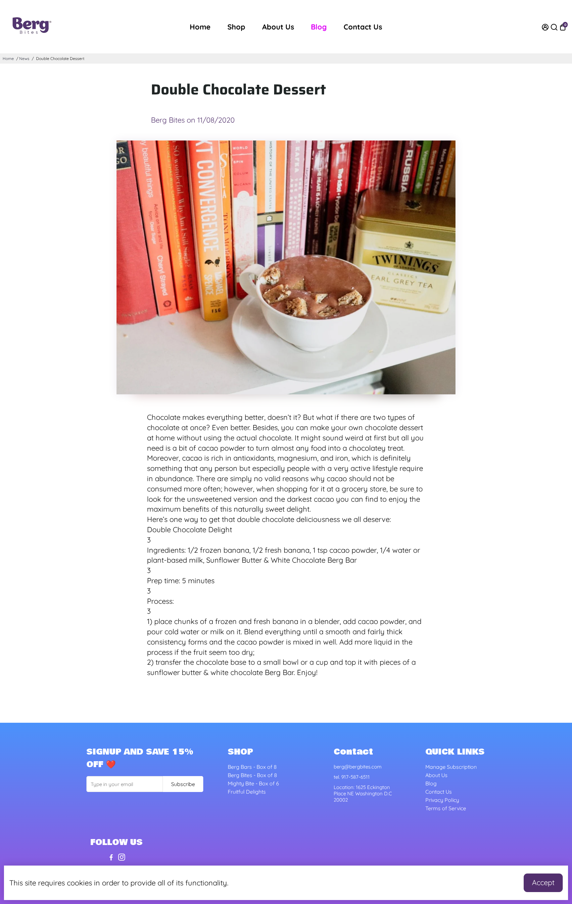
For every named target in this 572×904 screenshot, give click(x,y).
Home (200, 26)
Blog (319, 26)
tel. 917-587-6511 (352, 777)
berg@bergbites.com (358, 766)
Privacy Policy (442, 800)
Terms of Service (445, 808)
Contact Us (363, 26)
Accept (543, 882)
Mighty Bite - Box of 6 (253, 783)
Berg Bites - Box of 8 (252, 775)
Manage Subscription (451, 766)
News (24, 58)
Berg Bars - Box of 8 (252, 766)
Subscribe (183, 784)
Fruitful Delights (247, 791)
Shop (236, 26)
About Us (278, 26)
